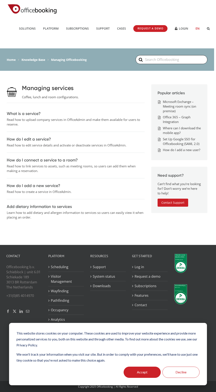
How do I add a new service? (33, 185)
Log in (139, 267)
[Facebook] (8, 311)
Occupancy (59, 310)
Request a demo (148, 276)
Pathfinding (60, 300)
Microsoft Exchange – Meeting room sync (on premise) (179, 106)
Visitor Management (61, 279)
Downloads (102, 286)
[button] (208, 28)
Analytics (58, 319)
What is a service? (23, 113)
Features (141, 295)
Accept (142, 372)
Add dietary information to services (39, 206)
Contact (141, 305)
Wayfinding (60, 291)
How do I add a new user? (181, 150)
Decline (181, 372)
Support (99, 267)
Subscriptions (146, 286)
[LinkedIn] (21, 311)
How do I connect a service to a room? (42, 160)
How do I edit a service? (29, 139)
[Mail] (27, 311)
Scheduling (59, 267)
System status (104, 276)
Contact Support (172, 203)
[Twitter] (14, 311)
